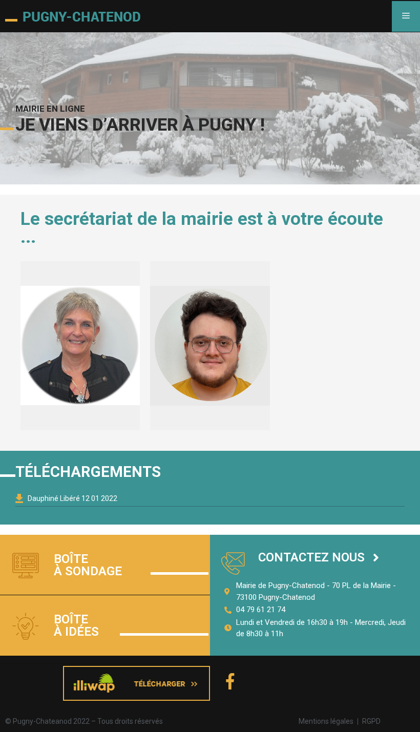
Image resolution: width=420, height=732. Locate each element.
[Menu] (406, 16)
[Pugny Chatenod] (72, 16)
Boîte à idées (76, 625)
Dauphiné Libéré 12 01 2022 (72, 498)
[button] (318, 557)
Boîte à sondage (88, 565)
